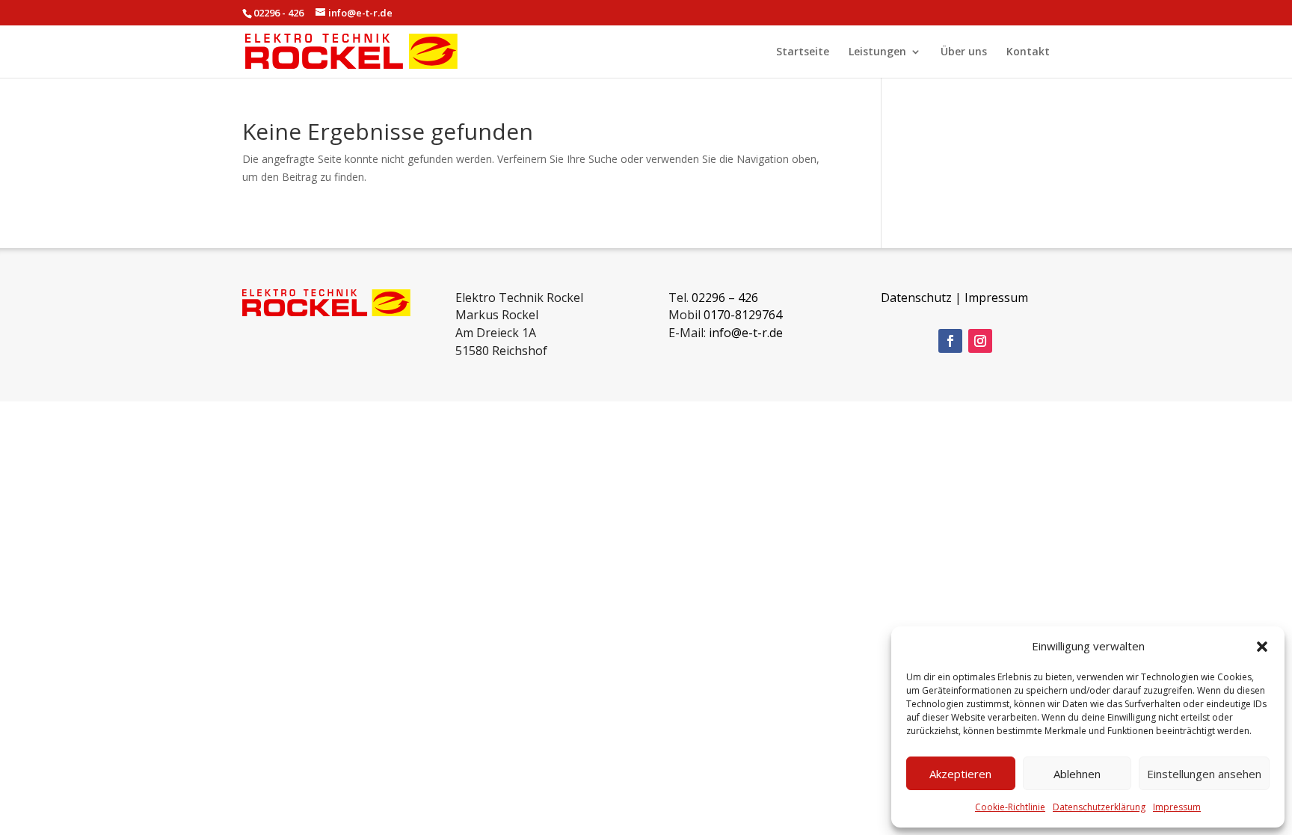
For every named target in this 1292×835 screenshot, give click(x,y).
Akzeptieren (960, 773)
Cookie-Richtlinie (1010, 807)
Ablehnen (1077, 773)
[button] (1262, 646)
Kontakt (1028, 52)
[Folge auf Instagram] (980, 341)
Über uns (964, 52)
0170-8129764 (743, 314)
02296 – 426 (725, 297)
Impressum (1177, 807)
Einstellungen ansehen (1204, 773)
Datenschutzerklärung (1099, 807)
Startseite (802, 52)
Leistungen (877, 52)
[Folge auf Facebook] (950, 341)
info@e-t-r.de (746, 332)
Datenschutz (916, 297)
